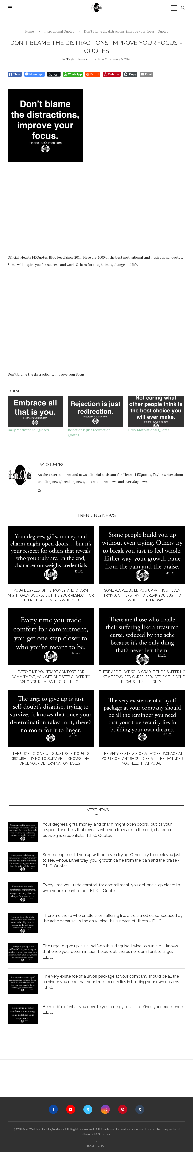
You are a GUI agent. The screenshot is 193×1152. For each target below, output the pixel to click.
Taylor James (76, 59)
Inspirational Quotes (59, 31)
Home (29, 31)
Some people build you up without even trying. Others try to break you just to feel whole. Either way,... (142, 595)
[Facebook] (53, 1109)
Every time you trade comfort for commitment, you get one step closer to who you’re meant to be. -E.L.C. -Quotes (111, 888)
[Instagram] (105, 1109)
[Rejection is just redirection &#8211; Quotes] (95, 412)
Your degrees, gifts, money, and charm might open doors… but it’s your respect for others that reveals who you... (51, 595)
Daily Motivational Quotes (28, 429)
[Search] (182, 7)
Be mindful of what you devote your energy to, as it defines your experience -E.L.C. (114, 1009)
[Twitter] (87, 1109)
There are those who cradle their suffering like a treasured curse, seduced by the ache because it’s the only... (142, 677)
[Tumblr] (139, 1109)
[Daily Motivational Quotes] (35, 412)
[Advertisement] (96, 207)
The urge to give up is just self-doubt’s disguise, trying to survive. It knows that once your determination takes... (51, 758)
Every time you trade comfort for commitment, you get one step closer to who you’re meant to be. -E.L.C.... (50, 677)
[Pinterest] (122, 1109)
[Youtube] (70, 1109)
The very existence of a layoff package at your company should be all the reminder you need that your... (142, 758)
